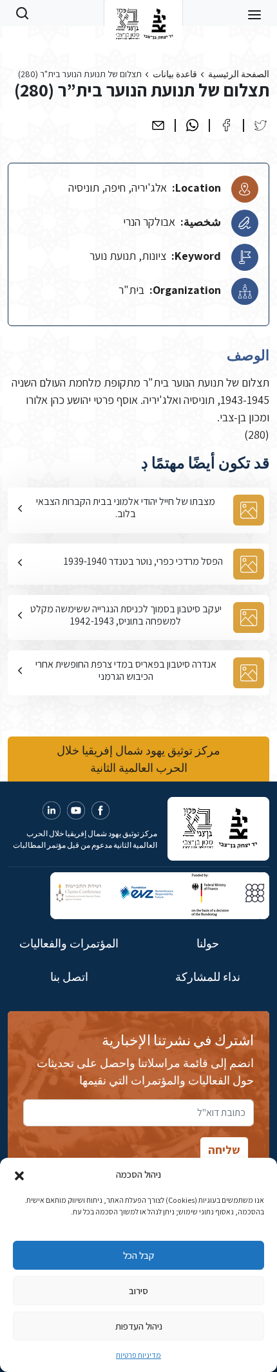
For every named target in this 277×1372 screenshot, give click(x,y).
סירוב (138, 1291)
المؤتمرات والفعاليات (69, 943)
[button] (19, 1174)
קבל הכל (138, 1255)
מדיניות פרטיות (138, 1355)
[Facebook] (226, 125)
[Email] (158, 125)
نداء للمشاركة (207, 976)
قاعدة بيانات (175, 74)
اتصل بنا (69, 976)
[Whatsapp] (192, 125)
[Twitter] (260, 125)
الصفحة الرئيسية (238, 74)
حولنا (207, 943)
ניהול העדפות (138, 1326)
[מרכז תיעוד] (143, 13)
